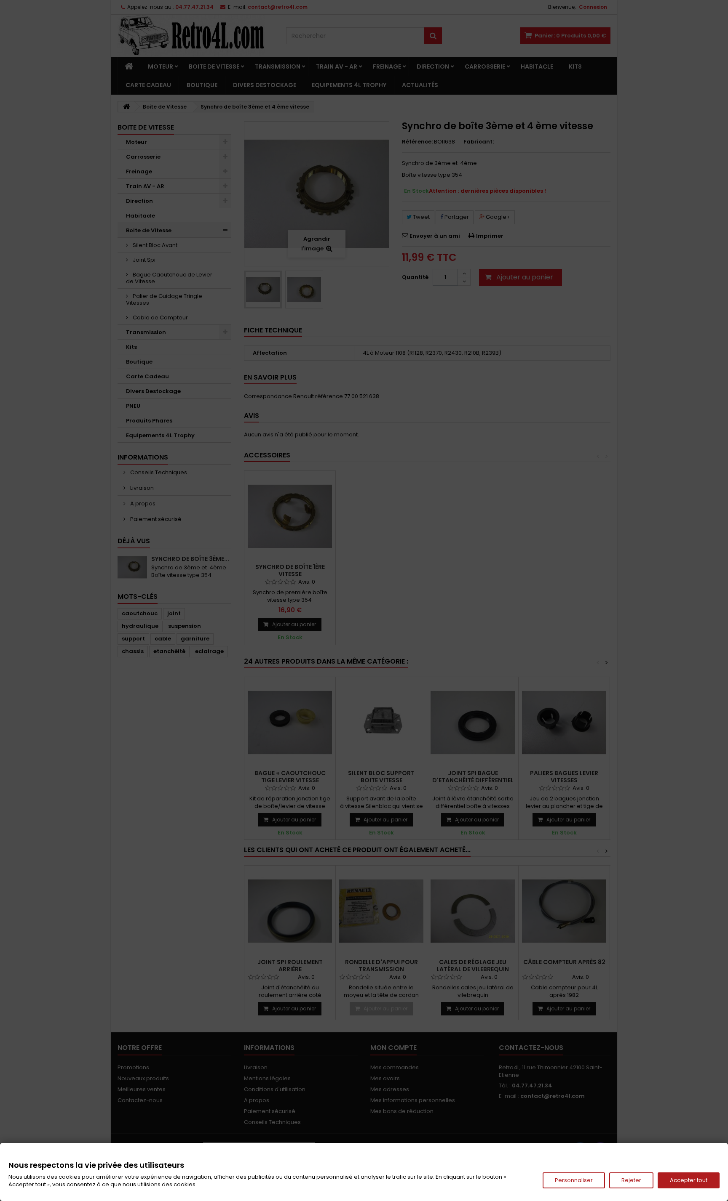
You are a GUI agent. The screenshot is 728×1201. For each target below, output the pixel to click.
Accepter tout (688, 1180)
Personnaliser (574, 1180)
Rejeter (631, 1180)
